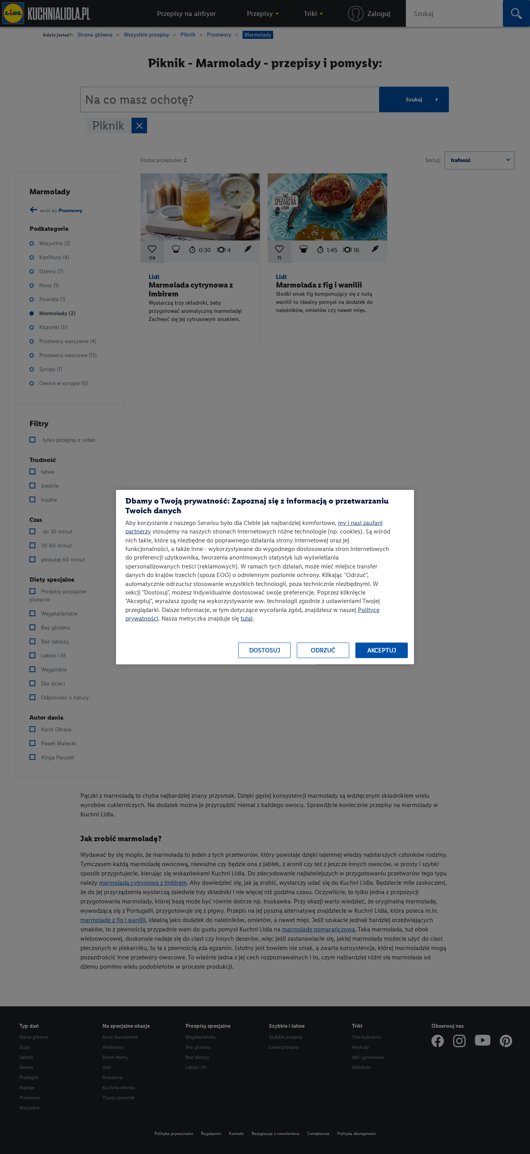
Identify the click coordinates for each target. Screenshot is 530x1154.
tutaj (247, 618)
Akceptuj (381, 650)
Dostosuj (264, 650)
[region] (265, 577)
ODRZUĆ (323, 650)
